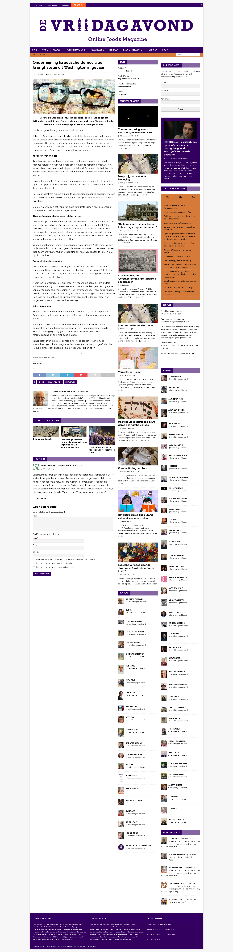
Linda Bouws (174, 376)
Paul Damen (173, 634)
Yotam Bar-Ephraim (177, 764)
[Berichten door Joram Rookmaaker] (164, 580)
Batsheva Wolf (175, 588)
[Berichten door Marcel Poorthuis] (164, 745)
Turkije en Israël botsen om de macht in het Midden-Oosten (182, 857)
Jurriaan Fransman (177, 685)
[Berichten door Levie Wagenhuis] (164, 559)
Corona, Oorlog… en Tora (132, 468)
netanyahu (70, 382)
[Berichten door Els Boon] (164, 812)
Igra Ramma (131, 775)
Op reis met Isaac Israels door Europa (179, 288)
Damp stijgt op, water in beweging (177, 261)
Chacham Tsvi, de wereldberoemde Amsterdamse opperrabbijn (137, 278)
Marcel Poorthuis (177, 741)
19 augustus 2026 (126, 183)
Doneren (78, 5)
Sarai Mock (173, 697)
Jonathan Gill (175, 388)
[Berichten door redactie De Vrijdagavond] (121, 848)
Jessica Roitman (176, 820)
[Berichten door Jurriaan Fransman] (164, 689)
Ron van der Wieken (177, 499)
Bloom (129, 610)
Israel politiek (54, 382)
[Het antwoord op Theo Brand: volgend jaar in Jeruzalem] (138, 501)
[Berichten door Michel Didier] (121, 838)
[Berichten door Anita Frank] (121, 710)
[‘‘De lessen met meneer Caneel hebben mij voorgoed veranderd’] (138, 211)
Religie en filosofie (132, 50)
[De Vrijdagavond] (116, 46)
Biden (41, 382)
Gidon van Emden (176, 600)
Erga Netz (131, 765)
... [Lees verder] (141, 195)
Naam (35, 538)
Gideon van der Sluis (178, 455)
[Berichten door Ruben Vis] (121, 672)
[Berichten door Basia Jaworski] (164, 447)
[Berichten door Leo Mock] (164, 470)
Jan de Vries (174, 718)
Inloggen (65, 5)
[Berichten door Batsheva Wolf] (164, 593)
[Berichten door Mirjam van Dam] (164, 489)
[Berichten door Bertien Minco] (164, 548)
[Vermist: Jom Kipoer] (138, 358)
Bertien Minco (175, 542)
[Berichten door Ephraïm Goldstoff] (121, 635)
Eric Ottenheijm (176, 708)
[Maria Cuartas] (164, 872)
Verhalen (113, 50)
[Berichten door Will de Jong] (164, 650)
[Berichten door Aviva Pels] (121, 685)
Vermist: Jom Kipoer (130, 372)
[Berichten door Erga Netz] (121, 768)
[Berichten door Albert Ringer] (164, 789)
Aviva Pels (130, 680)
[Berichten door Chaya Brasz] (164, 664)
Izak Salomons (175, 530)
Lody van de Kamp (134, 622)
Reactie (35, 516)
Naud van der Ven (176, 424)
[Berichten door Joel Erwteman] (164, 402)
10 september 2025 (127, 471)
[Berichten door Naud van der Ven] (164, 427)
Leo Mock (172, 466)
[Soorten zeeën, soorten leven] (138, 313)
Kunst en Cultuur (76, 50)
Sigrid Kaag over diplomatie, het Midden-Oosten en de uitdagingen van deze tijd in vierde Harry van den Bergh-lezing (180, 236)
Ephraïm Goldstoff (135, 632)
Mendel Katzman (176, 566)
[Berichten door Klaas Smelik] (164, 801)
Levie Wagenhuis (176, 555)
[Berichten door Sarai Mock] (164, 700)
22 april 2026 (125, 329)
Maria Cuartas (133, 788)
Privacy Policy (37, 5)
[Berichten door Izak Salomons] (164, 534)
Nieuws (56, 50)
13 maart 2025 (125, 574)
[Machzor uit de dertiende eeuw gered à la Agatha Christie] (138, 408)
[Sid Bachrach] (164, 842)
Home (34, 50)
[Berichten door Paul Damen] (164, 640)
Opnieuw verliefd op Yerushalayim (177, 223)
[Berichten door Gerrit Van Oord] (164, 438)
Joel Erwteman (175, 399)
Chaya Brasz (174, 658)
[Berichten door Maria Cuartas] (121, 793)
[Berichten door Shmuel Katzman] (121, 803)
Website (36, 552)
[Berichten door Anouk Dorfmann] (164, 416)
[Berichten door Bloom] (121, 614)
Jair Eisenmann (133, 643)
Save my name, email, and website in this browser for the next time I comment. (66, 559)
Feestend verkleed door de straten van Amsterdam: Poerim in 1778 (136, 568)
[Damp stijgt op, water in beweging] (138, 164)
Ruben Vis (130, 666)
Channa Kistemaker (135, 654)
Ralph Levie (131, 822)
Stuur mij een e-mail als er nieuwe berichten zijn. (55, 567)
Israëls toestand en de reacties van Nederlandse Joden (102, 450)
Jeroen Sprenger (134, 754)
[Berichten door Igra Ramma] (121, 781)
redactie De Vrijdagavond (138, 845)
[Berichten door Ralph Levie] (121, 825)
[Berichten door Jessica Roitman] (164, 823)
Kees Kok (130, 717)
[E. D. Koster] (164, 887)
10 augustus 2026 (126, 230)
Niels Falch (173, 753)
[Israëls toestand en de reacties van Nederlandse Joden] (102, 435)
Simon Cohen (132, 693)
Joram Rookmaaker (177, 577)
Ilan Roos (130, 811)
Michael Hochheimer (178, 477)
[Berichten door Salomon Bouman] (121, 602)
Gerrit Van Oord (176, 434)
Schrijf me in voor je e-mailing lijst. (46, 534)
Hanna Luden (174, 613)
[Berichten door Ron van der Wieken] (164, 502)
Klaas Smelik (174, 797)
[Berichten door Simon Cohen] (121, 699)
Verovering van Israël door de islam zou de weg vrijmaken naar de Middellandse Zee (74, 443)
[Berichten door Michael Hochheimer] (164, 481)
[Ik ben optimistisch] (46, 431)
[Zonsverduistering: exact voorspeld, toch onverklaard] (138, 116)
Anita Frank (131, 707)
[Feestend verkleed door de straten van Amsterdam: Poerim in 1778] (138, 552)
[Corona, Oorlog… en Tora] (138, 456)
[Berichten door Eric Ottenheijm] (164, 711)
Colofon (153, 50)
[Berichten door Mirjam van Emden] (164, 677)
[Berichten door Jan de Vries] (164, 721)
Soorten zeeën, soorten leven (136, 325)
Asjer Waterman (176, 774)
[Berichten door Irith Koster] (164, 734)
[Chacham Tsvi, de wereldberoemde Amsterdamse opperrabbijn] (138, 261)
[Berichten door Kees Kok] (121, 722)
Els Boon (172, 808)
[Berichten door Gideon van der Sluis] (164, 458)
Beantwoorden (42, 498)
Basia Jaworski (175, 445)
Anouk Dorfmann (176, 410)
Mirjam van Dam (175, 488)
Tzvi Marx (173, 519)
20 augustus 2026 (126, 136)
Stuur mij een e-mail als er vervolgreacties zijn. (54, 563)
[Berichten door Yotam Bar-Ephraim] (164, 767)
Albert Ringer (175, 785)
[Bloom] (164, 903)
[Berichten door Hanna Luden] (164, 615)
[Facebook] (201, 5)
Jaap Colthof (132, 730)
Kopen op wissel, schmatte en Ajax (178, 212)
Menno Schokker (176, 623)
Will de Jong (174, 647)
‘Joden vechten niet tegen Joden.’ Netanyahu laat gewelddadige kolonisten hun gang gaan (180, 274)
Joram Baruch (175, 509)
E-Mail (35, 545)
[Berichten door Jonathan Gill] (164, 392)
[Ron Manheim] (164, 858)
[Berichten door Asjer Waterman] (164, 777)
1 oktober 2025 (125, 375)
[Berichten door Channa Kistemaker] (121, 658)
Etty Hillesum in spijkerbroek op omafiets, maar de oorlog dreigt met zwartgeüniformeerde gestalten (180, 148)
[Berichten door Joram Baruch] (164, 511)
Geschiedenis (97, 50)
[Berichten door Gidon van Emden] (164, 605)
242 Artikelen (83, 392)
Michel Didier (132, 833)
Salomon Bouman (54, 74)
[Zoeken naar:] (188, 55)
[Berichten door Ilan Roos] (121, 814)
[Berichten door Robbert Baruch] (121, 747)
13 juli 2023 (40, 74)
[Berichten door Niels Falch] (164, 756)
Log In (165, 50)
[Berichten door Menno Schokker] (164, 626)
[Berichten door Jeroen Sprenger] (121, 757)
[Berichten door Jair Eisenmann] (121, 646)
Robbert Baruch (134, 743)
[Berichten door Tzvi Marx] (164, 523)
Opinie (45, 50)
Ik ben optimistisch (42, 439)
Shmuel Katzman (134, 800)
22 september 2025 (127, 428)
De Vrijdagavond (75, 927)
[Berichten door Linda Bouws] (164, 380)
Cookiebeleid (52, 5)
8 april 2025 (124, 521)
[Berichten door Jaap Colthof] (121, 736)
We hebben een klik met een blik (177, 257)
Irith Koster (174, 729)
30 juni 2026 (124, 285)
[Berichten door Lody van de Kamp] (121, 622)
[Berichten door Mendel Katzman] (164, 570)
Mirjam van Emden (176, 672)
